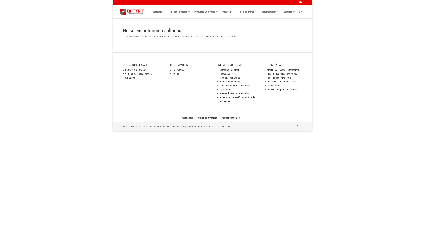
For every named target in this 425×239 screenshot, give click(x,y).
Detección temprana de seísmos (282, 89)
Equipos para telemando (231, 81)
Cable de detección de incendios (235, 85)
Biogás (175, 73)
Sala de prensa (247, 12)
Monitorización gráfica (230, 77)
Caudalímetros (273, 85)
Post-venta (227, 12)
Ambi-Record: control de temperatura (284, 70)
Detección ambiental (229, 70)
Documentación (269, 12)
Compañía (157, 12)
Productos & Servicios (204, 12)
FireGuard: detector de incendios (235, 93)
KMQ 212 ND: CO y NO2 (136, 70)
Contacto (288, 12)
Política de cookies (231, 117)
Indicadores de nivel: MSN (279, 77)
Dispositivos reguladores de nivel (282, 81)
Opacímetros (225, 89)
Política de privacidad (207, 117)
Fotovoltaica (178, 70)
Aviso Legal (187, 117)
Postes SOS (225, 73)
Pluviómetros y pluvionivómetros (282, 73)
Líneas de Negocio (178, 12)
